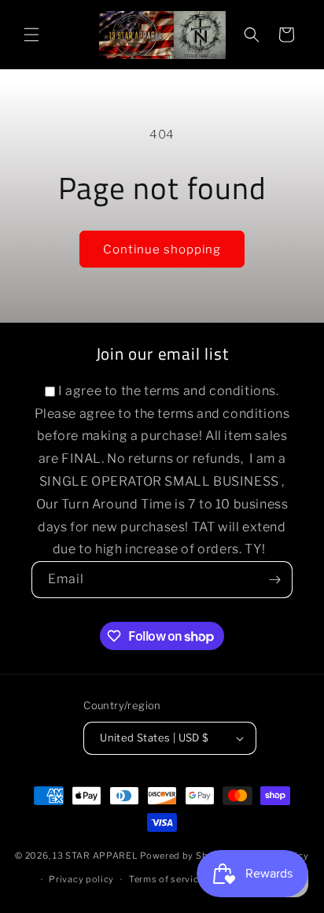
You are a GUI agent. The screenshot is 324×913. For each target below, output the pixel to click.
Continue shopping (162, 249)
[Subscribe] (274, 579)
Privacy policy (81, 879)
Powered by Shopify (185, 854)
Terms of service (166, 879)
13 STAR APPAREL (95, 854)
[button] (31, 34)
